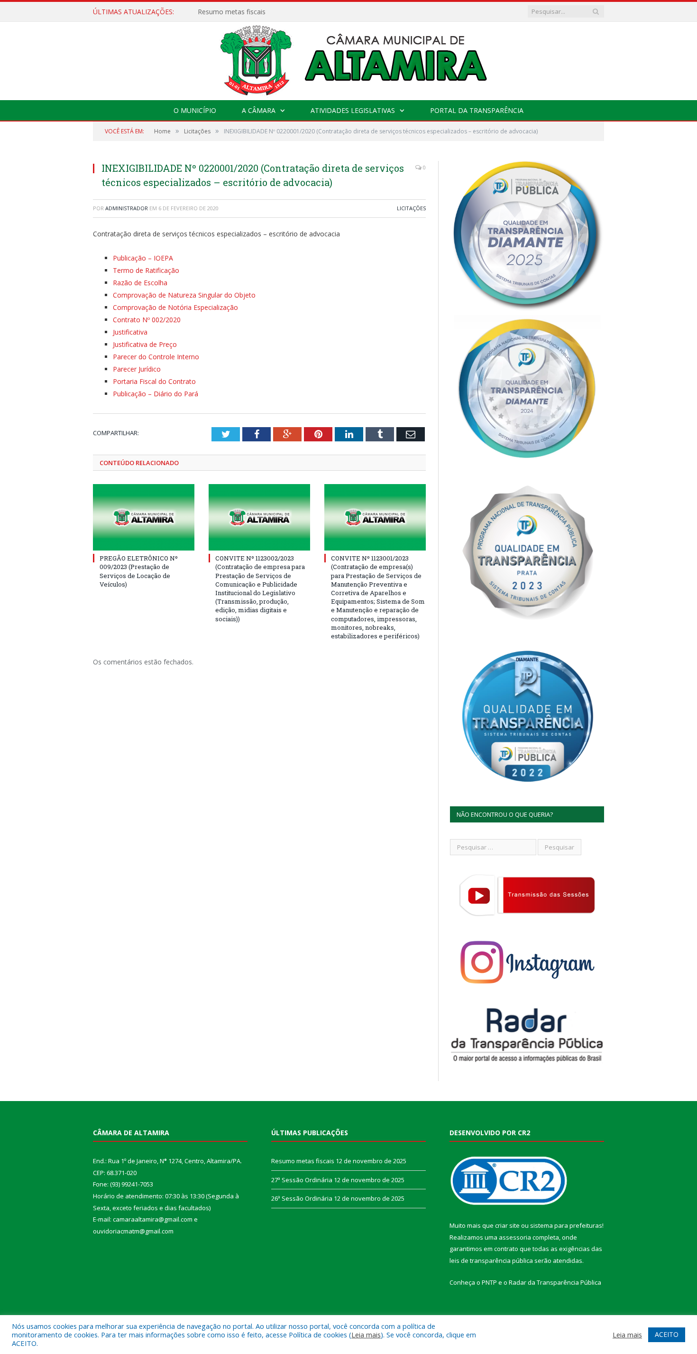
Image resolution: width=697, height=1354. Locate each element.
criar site (507, 1225)
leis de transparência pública (491, 1260)
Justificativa (130, 331)
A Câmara (258, 110)
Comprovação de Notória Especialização (175, 307)
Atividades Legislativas (353, 110)
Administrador (126, 208)
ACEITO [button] (667, 1334)
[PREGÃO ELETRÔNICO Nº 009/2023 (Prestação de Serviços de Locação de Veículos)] (143, 517)
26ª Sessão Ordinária (301, 1198)
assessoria (515, 1237)
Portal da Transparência (476, 110)
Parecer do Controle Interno (156, 356)
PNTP (489, 1282)
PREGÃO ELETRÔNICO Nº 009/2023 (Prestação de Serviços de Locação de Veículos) (139, 571)
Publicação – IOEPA (143, 257)
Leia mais (366, 1334)
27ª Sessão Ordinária (230, 12)
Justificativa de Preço (145, 344)
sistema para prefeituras (566, 1225)
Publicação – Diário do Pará (155, 393)
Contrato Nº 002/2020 (147, 319)
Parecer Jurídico (137, 369)
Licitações (411, 208)
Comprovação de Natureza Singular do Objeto (184, 294)
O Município (195, 110)
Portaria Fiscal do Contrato (154, 381)
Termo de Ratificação (146, 270)
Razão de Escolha (140, 282)
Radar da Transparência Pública (555, 1282)
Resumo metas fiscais (302, 1161)
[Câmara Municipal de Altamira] (348, 59)
